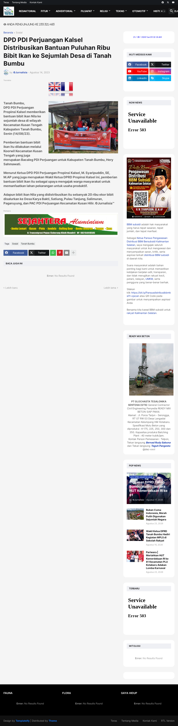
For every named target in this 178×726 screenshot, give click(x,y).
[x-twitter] (168, 2)
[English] (54, 95)
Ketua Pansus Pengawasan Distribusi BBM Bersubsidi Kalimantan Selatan (148, 241)
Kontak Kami (36, 2)
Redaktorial (27, 11)
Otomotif (138, 11)
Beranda (8, 32)
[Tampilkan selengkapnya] (73, 253)
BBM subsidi (134, 224)
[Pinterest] (60, 253)
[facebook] (163, 2)
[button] (163, 11)
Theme (53, 720)
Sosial (19, 32)
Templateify (23, 720)
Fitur (44, 11)
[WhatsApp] (53, 253)
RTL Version (168, 720)
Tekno (120, 11)
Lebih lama (110, 287)
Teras (6, 2)
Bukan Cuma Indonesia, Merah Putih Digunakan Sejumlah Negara (156, 514)
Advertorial (64, 11)
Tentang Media (19, 2)
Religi (104, 11)
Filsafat (86, 11)
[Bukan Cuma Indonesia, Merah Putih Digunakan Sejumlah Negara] (135, 514)
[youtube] (173, 2)
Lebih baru (11, 287)
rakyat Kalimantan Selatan (141, 312)
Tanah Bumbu (27, 243)
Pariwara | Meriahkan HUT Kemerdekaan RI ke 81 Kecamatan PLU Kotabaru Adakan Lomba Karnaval (157, 560)
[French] (67, 95)
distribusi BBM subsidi (156, 254)
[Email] (67, 253)
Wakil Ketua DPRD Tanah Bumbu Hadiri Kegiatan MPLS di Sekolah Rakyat (158, 536)
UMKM (149, 278)
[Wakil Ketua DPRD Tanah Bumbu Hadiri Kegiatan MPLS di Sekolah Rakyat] (135, 535)
